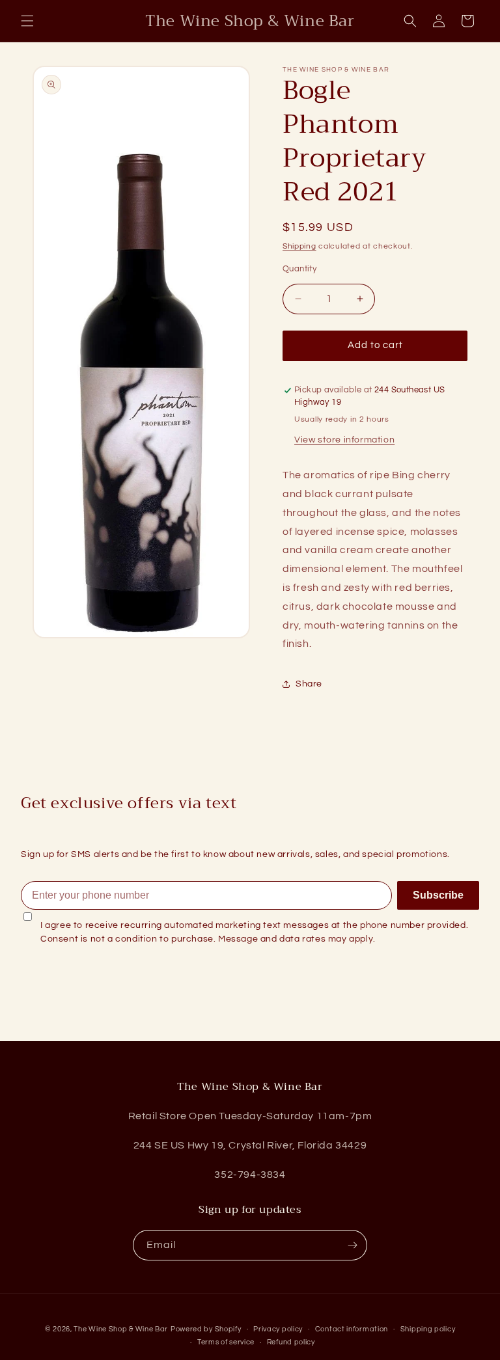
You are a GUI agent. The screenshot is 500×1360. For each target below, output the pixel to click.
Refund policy (291, 1342)
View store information (344, 439)
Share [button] (309, 683)
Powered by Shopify (206, 1329)
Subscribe (438, 895)
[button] (27, 21)
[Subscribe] (352, 1245)
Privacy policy (278, 1329)
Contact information (351, 1329)
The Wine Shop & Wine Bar (121, 1329)
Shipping (299, 246)
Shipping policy (428, 1329)
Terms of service (226, 1342)
